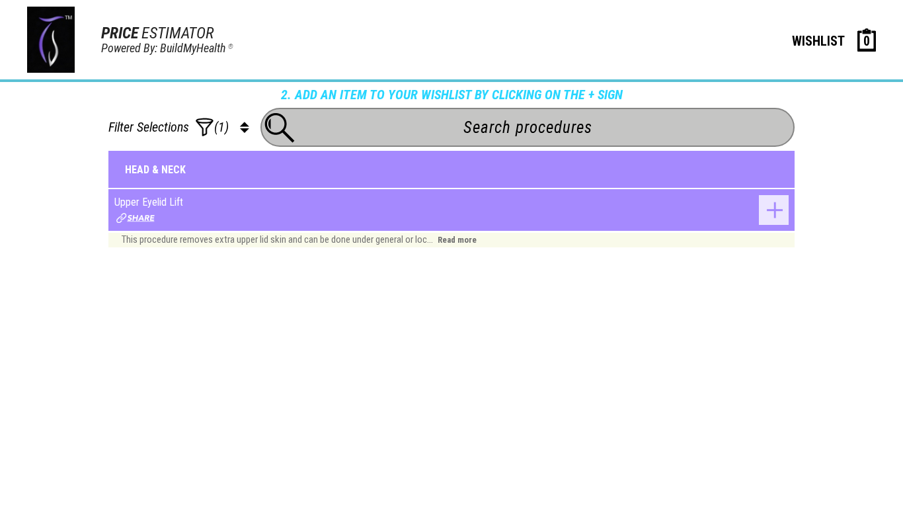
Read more (457, 240)
